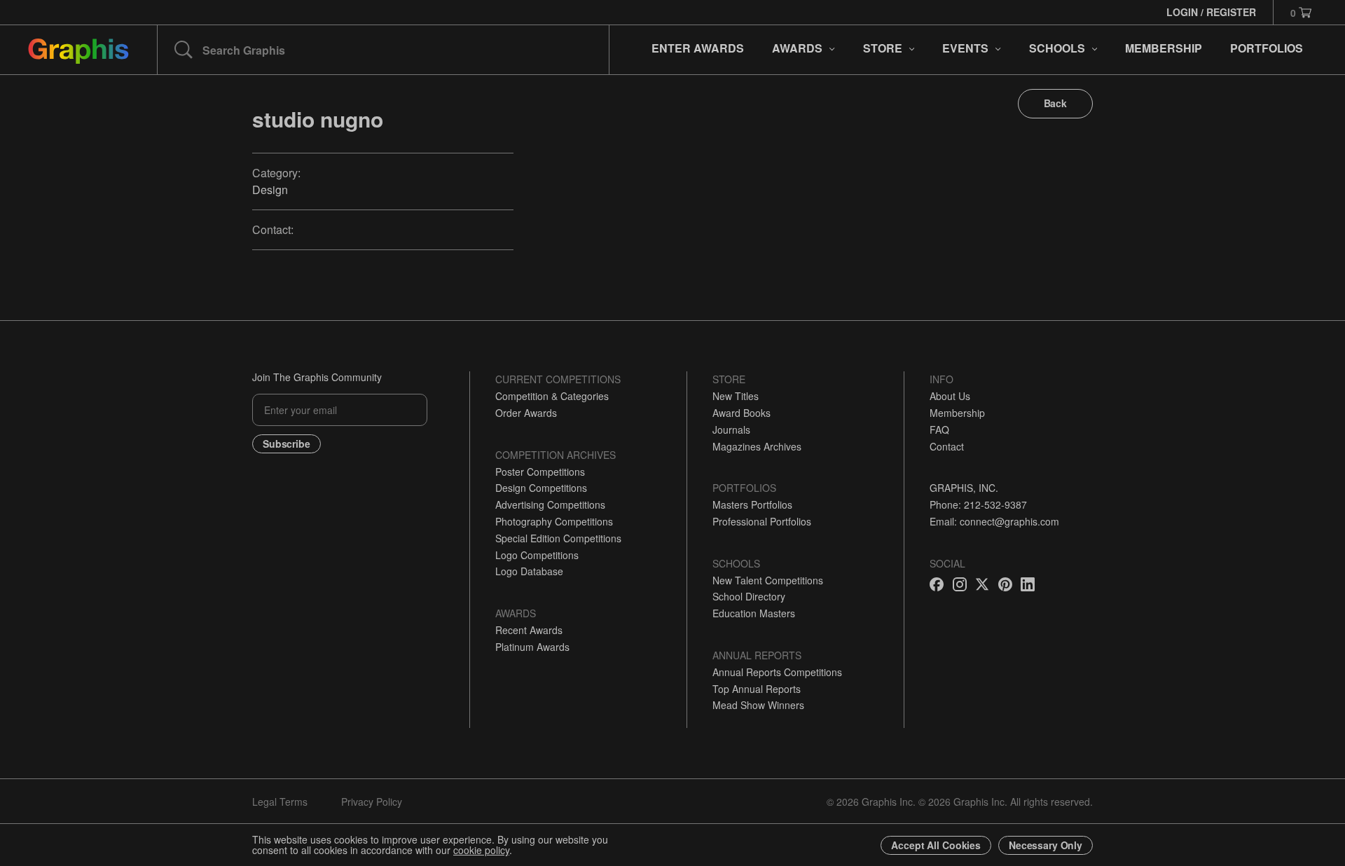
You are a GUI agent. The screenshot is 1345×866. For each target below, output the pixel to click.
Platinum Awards (532, 647)
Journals (731, 429)
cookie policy (481, 850)
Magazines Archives (756, 446)
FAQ (939, 429)
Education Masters (753, 613)
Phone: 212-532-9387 (978, 504)
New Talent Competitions (767, 580)
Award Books (741, 413)
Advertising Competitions (550, 504)
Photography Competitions (554, 521)
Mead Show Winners (758, 705)
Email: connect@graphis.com (994, 521)
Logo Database (529, 571)
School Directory (748, 596)
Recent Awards (529, 630)
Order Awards (526, 413)
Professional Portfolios (761, 521)
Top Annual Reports (756, 689)
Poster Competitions (540, 472)
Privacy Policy (371, 802)
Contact (947, 446)
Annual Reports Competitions (777, 672)
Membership (957, 413)
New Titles (735, 396)
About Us (950, 396)
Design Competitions (541, 488)
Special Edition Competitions (558, 538)
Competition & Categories (552, 396)
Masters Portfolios (752, 504)
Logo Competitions (537, 555)
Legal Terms (280, 802)
